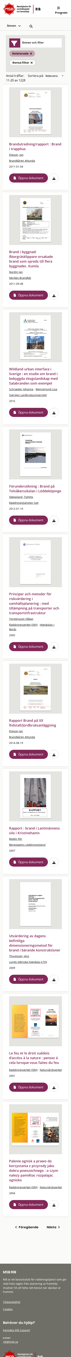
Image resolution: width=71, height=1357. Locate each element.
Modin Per (15, 839)
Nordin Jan (16, 272)
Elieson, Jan (16, 155)
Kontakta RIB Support (16, 1330)
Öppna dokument (30, 178)
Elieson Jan (16, 731)
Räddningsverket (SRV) (23, 625)
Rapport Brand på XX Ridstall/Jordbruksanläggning (32, 722)
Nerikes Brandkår (20, 278)
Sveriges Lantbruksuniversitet (28, 395)
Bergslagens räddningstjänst (27, 845)
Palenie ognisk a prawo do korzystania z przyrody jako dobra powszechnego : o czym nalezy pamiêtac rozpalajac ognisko (33, 1170)
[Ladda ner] (54, 178)
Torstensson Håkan (21, 619)
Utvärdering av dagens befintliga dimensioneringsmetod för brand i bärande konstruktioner (34, 943)
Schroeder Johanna (21, 389)
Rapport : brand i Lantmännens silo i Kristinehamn (34, 830)
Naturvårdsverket (51, 1070)
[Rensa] (32, 63)
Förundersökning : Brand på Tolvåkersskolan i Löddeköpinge (35, 488)
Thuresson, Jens (19, 956)
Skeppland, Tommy (21, 497)
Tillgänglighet (11, 1302)
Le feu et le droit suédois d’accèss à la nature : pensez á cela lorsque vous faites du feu (34, 1058)
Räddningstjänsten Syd (23, 503)
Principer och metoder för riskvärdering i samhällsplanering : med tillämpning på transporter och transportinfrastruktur (34, 603)
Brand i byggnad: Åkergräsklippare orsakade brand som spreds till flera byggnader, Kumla (31, 259)
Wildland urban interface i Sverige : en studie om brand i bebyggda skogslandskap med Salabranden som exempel (33, 376)
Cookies (8, 1309)
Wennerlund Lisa (46, 389)
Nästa (52, 1227)
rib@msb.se (10, 1342)
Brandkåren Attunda (22, 160)
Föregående (27, 1227)
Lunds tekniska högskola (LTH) (28, 962)
